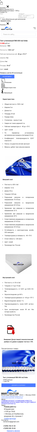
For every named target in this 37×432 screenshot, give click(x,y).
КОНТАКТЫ (11, 404)
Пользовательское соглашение (12, 398)
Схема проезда (10, 419)
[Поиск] (33, 34)
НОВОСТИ (28, 401)
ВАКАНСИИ (5, 402)
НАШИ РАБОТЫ (20, 402)
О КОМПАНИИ (20, 401)
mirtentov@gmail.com (11, 422)
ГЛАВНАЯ (4, 401)
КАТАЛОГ (11, 401)
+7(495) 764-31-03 (9, 426)
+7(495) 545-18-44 (9, 428)
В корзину (7, 77)
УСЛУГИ (12, 402)
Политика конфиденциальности (12, 396)
